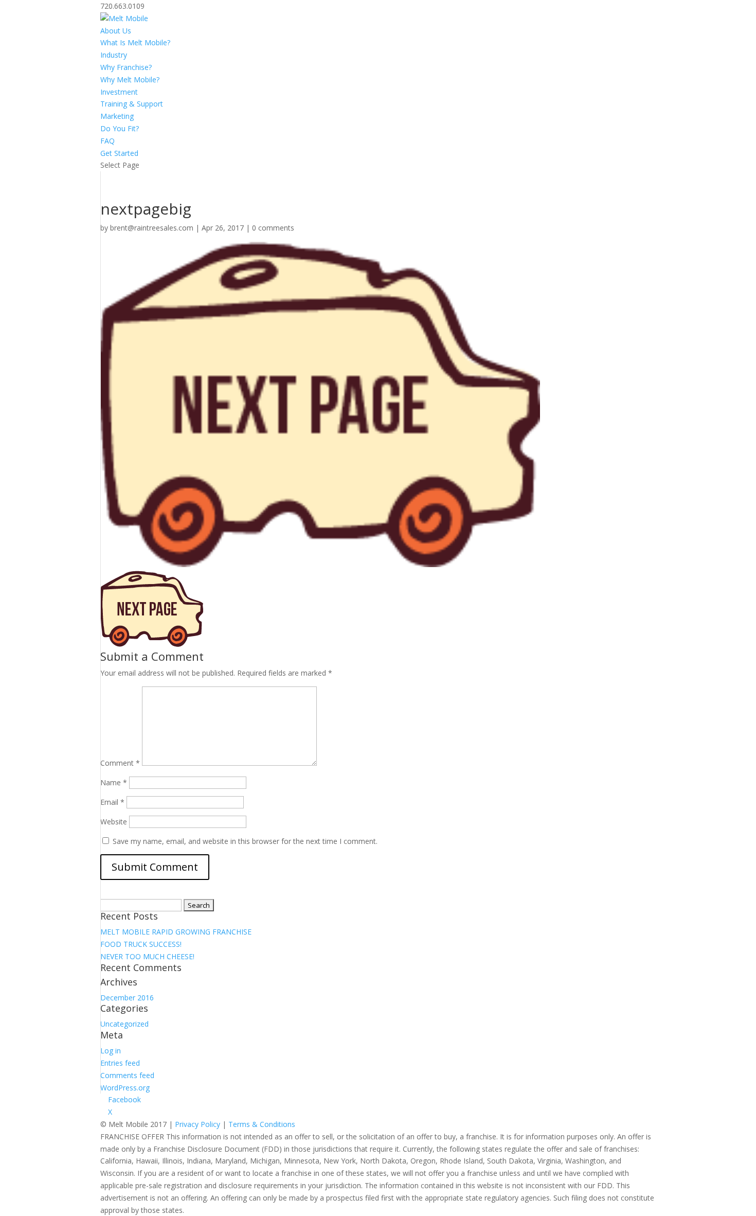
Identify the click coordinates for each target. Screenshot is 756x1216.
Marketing (117, 116)
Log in (110, 1050)
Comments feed (127, 1075)
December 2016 (127, 997)
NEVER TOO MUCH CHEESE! (147, 956)
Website (113, 821)
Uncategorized (124, 1024)
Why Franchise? (126, 67)
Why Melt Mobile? (129, 79)
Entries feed (120, 1063)
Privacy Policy (197, 1124)
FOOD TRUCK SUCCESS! (141, 944)
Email (112, 802)
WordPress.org (125, 1087)
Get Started (119, 153)
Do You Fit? (119, 128)
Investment (119, 92)
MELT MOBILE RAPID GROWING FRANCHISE (175, 932)
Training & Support (131, 104)
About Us (115, 31)
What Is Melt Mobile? (135, 42)
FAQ (107, 141)
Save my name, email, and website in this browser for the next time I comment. (245, 841)
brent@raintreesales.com (151, 228)
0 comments (273, 228)
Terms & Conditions (261, 1124)
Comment (120, 763)
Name (113, 782)
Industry (113, 55)
